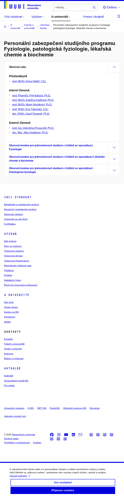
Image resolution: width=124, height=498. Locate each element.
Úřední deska (11, 307)
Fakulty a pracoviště (14, 344)
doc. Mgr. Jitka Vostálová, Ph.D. (30, 132)
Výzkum (10, 234)
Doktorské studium (13, 214)
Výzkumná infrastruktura (16, 260)
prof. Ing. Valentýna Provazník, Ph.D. (33, 128)
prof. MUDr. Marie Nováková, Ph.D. (32, 104)
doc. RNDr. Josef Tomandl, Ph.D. (31, 113)
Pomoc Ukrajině (93, 16)
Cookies (37, 442)
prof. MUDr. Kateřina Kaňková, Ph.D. (33, 100)
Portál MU (55, 408)
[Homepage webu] (22, 5)
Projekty (8, 275)
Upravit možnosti (18, 476)
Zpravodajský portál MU (16, 380)
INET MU (41, 408)
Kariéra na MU (11, 312)
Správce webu (11, 438)
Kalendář (8, 375)
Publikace (9, 270)
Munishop (95, 408)
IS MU (31, 408)
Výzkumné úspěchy (14, 251)
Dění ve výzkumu (13, 246)
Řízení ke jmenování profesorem (20, 285)
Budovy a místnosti (13, 358)
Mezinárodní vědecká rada (17, 265)
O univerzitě (16, 295)
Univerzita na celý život (15, 219)
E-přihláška (10, 224)
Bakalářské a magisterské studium (21, 204)
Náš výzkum (10, 241)
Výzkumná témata (13, 255)
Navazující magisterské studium (20, 209)
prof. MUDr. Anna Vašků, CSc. (29, 81)
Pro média (9, 385)
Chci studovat (17, 197)
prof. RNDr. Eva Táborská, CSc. (30, 109)
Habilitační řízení (12, 280)
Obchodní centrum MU (74, 408)
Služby (7, 322)
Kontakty (8, 339)
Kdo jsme (9, 302)
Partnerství (9, 317)
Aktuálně (12, 368)
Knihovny (8, 353)
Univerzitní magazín (14, 408)
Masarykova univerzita (23, 434)
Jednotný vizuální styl (15, 416)
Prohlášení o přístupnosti (17, 442)
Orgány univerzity (13, 348)
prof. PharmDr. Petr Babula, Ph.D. (31, 95)
